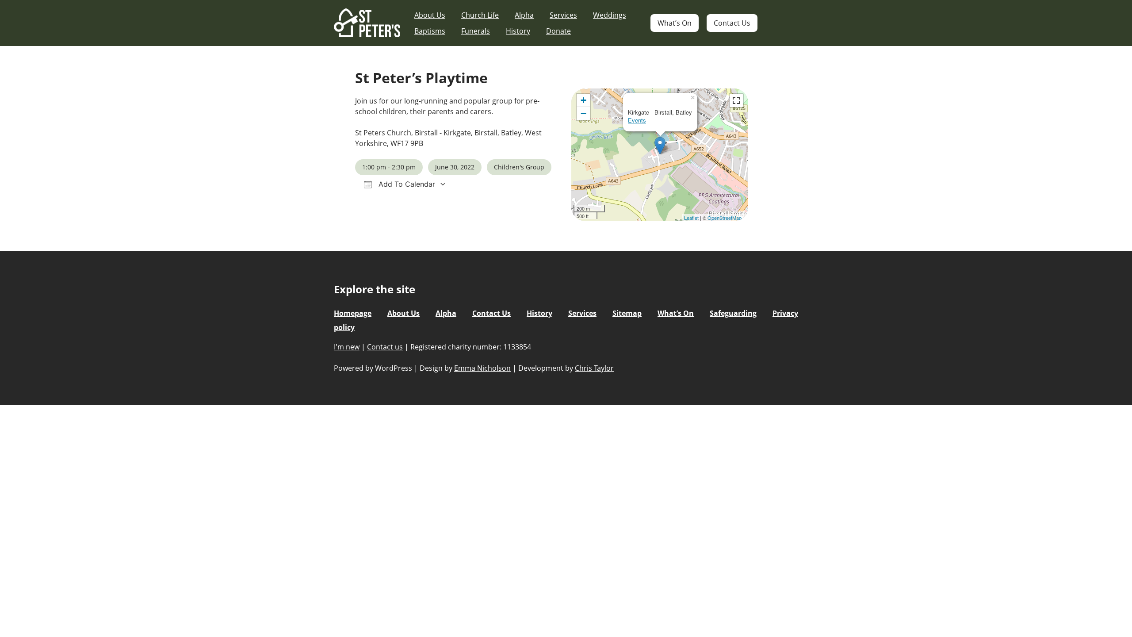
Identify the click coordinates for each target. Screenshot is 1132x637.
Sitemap (627, 313)
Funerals (475, 31)
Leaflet (691, 217)
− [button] (583, 113)
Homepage (352, 313)
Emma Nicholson (482, 368)
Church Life (480, 15)
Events (637, 120)
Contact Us (732, 23)
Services (563, 15)
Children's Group (519, 167)
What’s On (675, 23)
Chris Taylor (594, 368)
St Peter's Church (367, 23)
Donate (558, 31)
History (518, 31)
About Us (429, 15)
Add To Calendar (405, 184)
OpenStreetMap (725, 217)
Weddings (609, 15)
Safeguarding (733, 313)
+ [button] (583, 100)
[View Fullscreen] (736, 100)
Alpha (524, 15)
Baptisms (429, 31)
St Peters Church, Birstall (396, 133)
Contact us (385, 347)
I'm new (346, 347)
